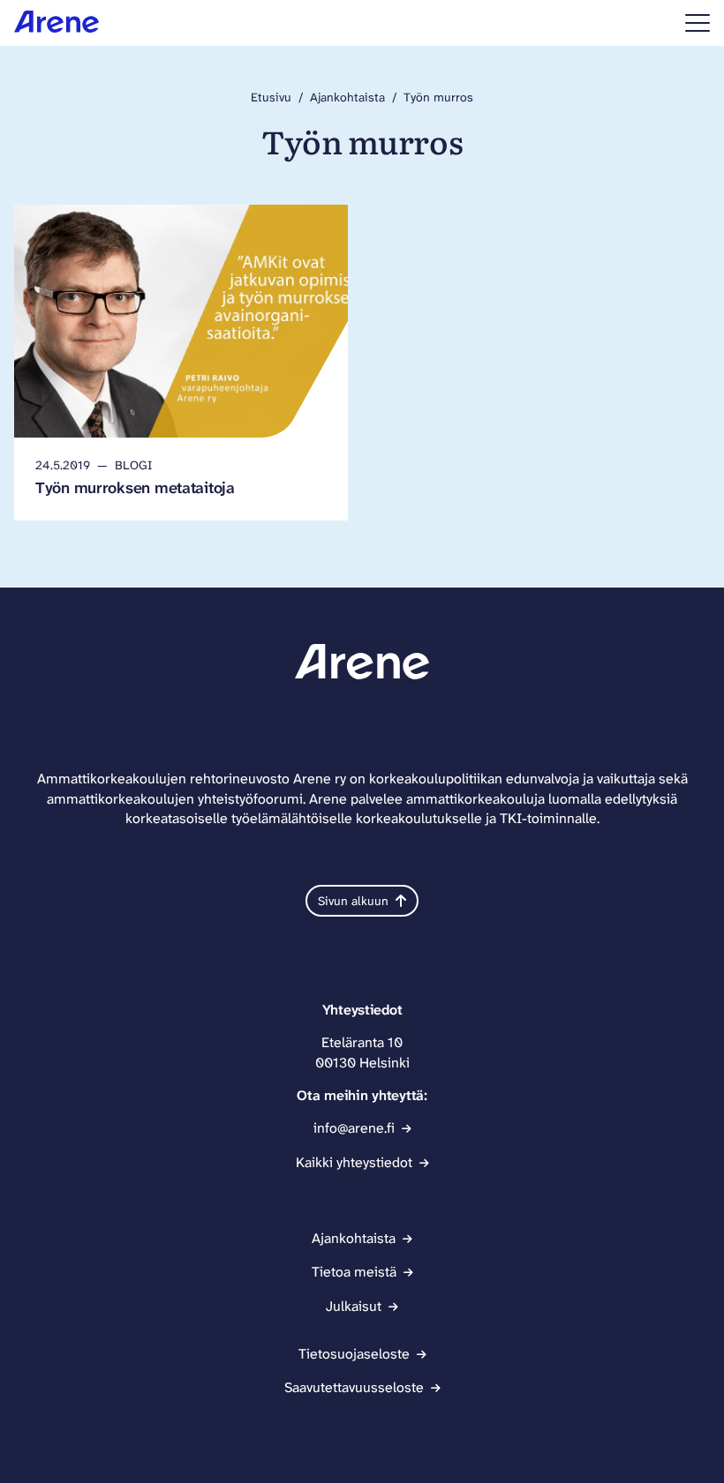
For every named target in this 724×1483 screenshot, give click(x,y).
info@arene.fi (354, 1128)
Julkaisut (353, 1306)
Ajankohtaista (347, 97)
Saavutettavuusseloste (354, 1387)
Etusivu (271, 97)
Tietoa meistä (354, 1271)
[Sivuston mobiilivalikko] (697, 23)
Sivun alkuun (353, 901)
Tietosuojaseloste (354, 1353)
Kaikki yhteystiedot (354, 1162)
